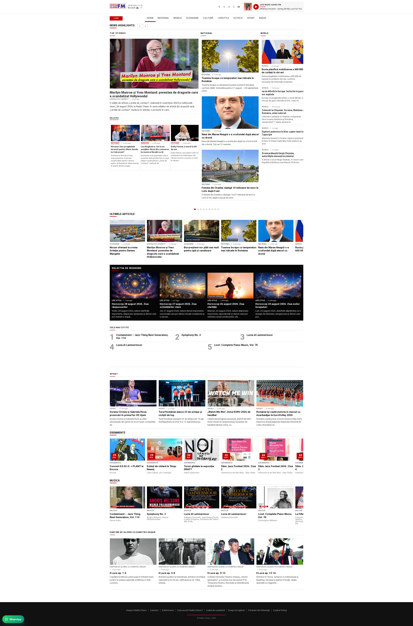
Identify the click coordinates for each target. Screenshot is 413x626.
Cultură (208, 17)
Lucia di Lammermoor (260, 335)
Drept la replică (236, 610)
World (177, 17)
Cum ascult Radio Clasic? (190, 610)
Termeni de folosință (259, 610)
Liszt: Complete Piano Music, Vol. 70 (236, 345)
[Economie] (204, 209)
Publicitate (168, 610)
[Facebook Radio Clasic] (219, 7)
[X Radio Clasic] (224, 7)
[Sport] (215, 209)
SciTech (238, 17)
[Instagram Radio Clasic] (229, 7)
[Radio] (218, 209)
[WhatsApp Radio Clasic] (234, 7)
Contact (154, 610)
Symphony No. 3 (191, 335)
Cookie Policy (280, 610)
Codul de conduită (215, 610)
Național (163, 17)
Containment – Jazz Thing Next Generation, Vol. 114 (142, 336)
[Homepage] (195, 209)
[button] (273, 7)
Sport (251, 17)
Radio (262, 17)
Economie (192, 17)
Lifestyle (223, 17)
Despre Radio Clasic (136, 610)
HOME (150, 17)
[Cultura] (206, 209)
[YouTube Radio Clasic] (238, 7)
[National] (198, 209)
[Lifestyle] (209, 209)
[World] (201, 209)
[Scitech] (212, 209)
